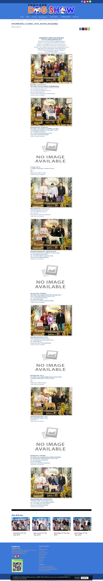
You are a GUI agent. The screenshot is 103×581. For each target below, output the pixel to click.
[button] (82, 17)
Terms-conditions (42, 557)
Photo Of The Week (43, 554)
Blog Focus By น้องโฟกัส (44, 570)
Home (22, 17)
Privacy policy (42, 555)
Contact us (76, 17)
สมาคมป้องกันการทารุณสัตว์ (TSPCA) (47, 567)
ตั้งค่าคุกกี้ (77, 577)
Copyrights (41, 560)
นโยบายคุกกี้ (24, 578)
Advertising (41, 558)
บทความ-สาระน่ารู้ (43, 552)
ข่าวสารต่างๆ (42, 551)
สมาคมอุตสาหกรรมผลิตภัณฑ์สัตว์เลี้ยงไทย (48, 569)
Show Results (43, 17)
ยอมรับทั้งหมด (85, 577)
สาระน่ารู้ (34, 17)
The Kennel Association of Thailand (46, 566)
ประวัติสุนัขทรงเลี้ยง (65, 17)
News (27, 17)
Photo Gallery (54, 17)
